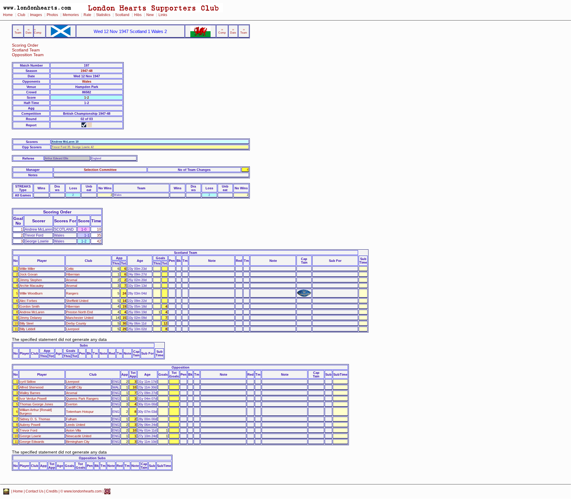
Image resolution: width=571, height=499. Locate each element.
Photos (52, 15)
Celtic (70, 268)
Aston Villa (73, 430)
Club (21, 15)
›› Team (243, 31)
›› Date (233, 31)
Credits (52, 491)
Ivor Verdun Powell (33, 398)
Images (36, 15)
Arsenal (71, 280)
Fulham (71, 419)
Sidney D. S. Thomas (35, 419)
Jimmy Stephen (31, 280)
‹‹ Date (29, 31)
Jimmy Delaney (31, 317)
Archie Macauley (32, 285)
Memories (71, 15)
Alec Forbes (28, 301)
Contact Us (34, 491)
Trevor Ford (28, 430)
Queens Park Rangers (82, 398)
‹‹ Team (18, 31)
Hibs (138, 15)
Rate (87, 15)
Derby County (76, 323)
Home (8, 15)
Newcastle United (78, 436)
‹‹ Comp (37, 31)
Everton (71, 404)
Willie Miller (27, 268)
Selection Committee (100, 169)
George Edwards (32, 441)
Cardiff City (74, 387)
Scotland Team (26, 50)
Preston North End (79, 312)
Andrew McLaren (32, 312)
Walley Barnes (30, 393)
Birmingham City (78, 441)
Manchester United (79, 317)
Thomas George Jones (36, 404)
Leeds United (75, 424)
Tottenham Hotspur (80, 411)
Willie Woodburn (31, 293)
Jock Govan (28, 274)
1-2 (86, 97)
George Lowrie (30, 436)
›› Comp (222, 31)
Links (163, 15)
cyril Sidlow (28, 381)
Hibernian (73, 274)
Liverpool (72, 329)
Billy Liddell (27, 329)
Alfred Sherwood (31, 387)
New (150, 15)
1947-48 (86, 71)
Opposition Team (28, 55)
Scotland (122, 15)
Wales (86, 81)
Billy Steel (26, 323)
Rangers (72, 293)
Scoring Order (25, 45)
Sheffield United (77, 301)
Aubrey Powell (30, 424)
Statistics (103, 15)
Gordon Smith (30, 306)
